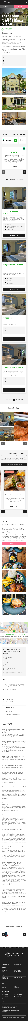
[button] (14, 631)
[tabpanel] (14, 159)
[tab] (10, 140)
